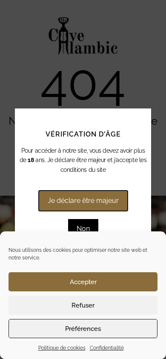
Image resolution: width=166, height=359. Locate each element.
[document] (83, 179)
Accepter (83, 282)
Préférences (83, 329)
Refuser (83, 305)
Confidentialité (107, 348)
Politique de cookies (62, 348)
